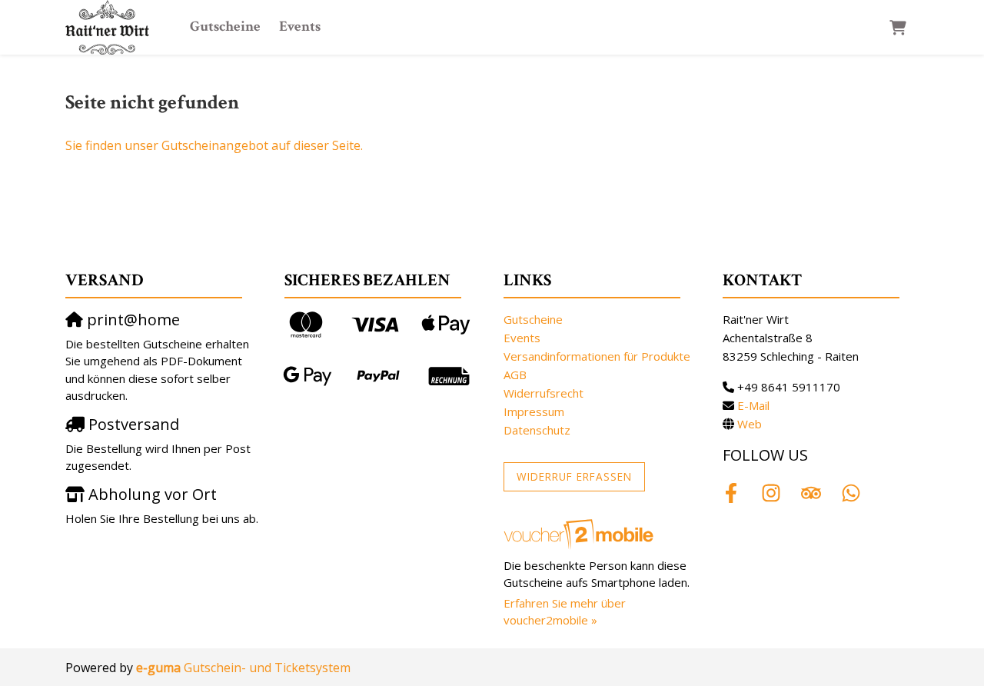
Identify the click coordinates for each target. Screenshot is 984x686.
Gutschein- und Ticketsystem (243, 667)
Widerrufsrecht (543, 393)
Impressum (534, 411)
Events (300, 26)
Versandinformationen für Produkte (597, 356)
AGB (515, 374)
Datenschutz (537, 430)
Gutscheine (225, 26)
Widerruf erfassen (574, 476)
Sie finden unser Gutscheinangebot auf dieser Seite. (214, 145)
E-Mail (753, 405)
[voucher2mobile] (581, 533)
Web (749, 423)
